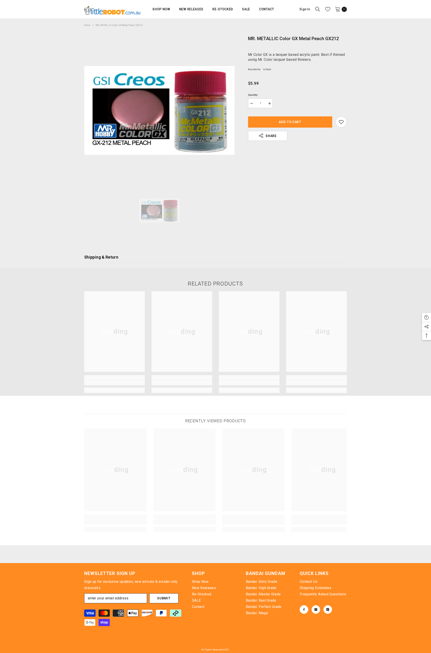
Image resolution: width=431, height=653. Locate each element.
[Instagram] (316, 609)
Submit (163, 598)
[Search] (318, 9)
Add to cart (290, 122)
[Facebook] (304, 609)
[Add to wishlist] (341, 122)
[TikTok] (327, 609)
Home (87, 25)
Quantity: (253, 95)
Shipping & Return (101, 257)
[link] (114, 382)
